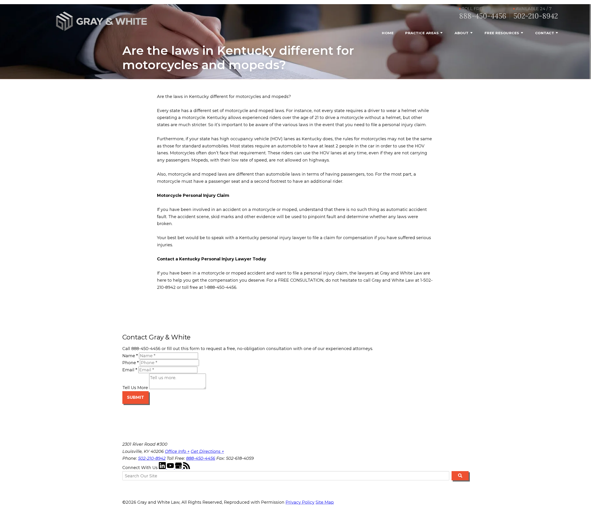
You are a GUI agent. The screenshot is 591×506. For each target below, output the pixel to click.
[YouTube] (171, 467)
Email (129, 369)
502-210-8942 (535, 16)
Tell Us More (135, 387)
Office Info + (177, 451)
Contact (544, 33)
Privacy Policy (300, 502)
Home (388, 33)
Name (130, 355)
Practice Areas (422, 33)
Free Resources (502, 33)
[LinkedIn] (163, 467)
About (462, 33)
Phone (130, 362)
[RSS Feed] (186, 467)
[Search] (460, 475)
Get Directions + (207, 451)
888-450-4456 (482, 16)
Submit (135, 397)
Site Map (325, 502)
